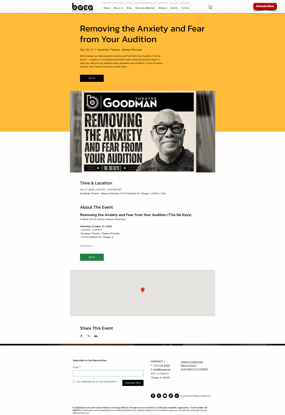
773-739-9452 (161, 365)
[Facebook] (153, 396)
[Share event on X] (88, 336)
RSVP (92, 78)
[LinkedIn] (177, 396)
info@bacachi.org (162, 369)
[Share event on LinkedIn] (96, 336)
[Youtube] (165, 396)
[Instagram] (159, 396)
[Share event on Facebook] (81, 336)
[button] (210, 7)
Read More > (87, 245)
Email (76, 367)
